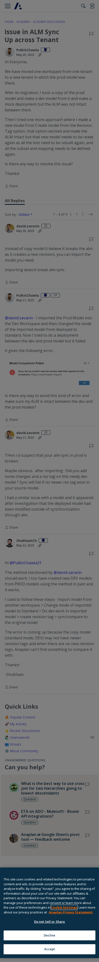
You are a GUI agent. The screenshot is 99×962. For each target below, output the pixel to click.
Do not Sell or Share (49, 921)
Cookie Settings (64, 907)
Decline (50, 935)
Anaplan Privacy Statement (71, 912)
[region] (49, 912)
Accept (49, 949)
